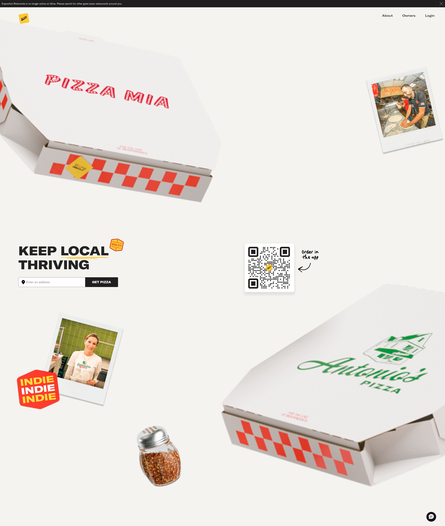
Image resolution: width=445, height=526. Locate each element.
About (387, 16)
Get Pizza (101, 282)
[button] (431, 517)
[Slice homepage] (24, 19)
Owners (408, 16)
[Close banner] (441, 3)
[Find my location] (22, 282)
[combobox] (55, 282)
